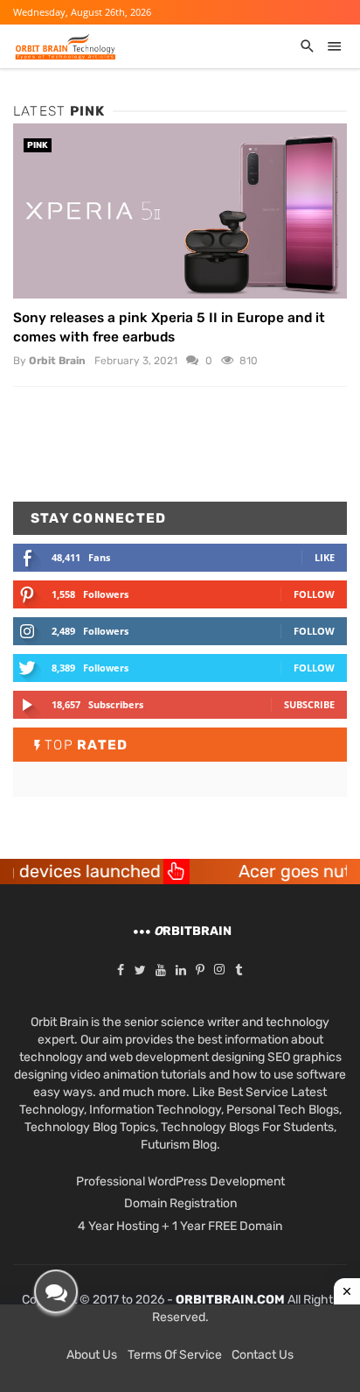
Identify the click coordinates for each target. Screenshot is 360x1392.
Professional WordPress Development (180, 1181)
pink (37, 145)
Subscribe (309, 704)
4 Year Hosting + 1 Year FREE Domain (180, 1226)
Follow (314, 594)
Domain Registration (180, 1203)
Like (325, 557)
